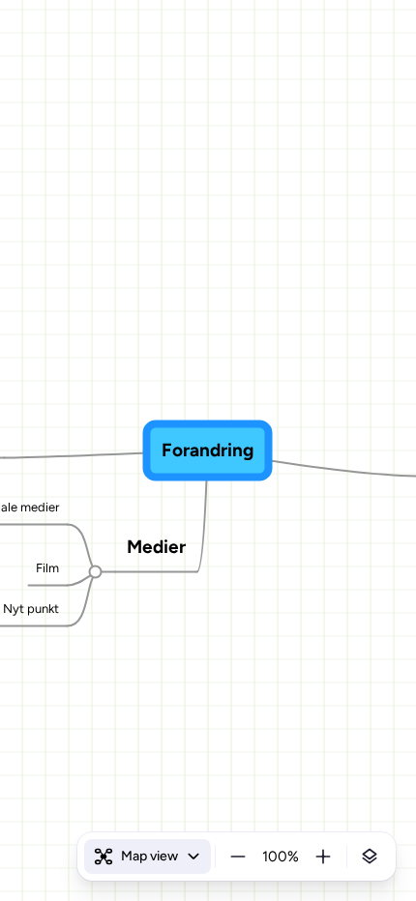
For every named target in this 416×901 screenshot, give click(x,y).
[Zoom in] (323, 856)
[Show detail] (369, 856)
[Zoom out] (238, 856)
